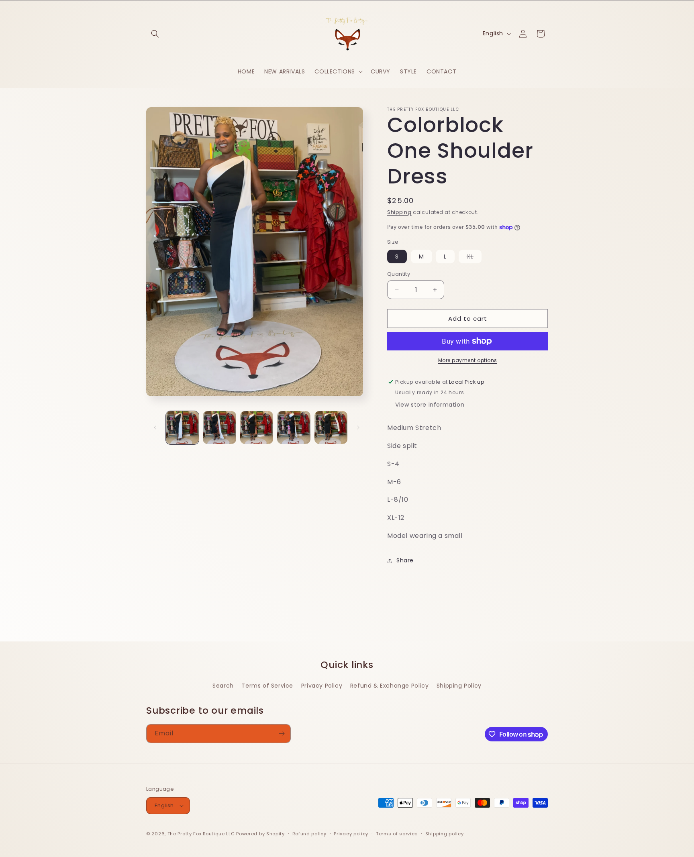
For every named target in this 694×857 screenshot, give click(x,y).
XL (474, 257)
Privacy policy (351, 834)
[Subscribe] (281, 733)
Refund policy (309, 834)
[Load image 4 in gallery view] (293, 427)
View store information (429, 405)
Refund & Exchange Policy (389, 686)
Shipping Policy (459, 686)
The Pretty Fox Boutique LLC (201, 834)
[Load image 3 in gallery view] (256, 427)
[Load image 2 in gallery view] (219, 427)
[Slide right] (358, 427)
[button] (155, 34)
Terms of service (397, 834)
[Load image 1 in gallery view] (182, 427)
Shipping (399, 212)
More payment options (467, 360)
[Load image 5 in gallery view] (330, 427)
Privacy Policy (321, 686)
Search (223, 686)
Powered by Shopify (260, 834)
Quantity (398, 274)
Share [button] (405, 560)
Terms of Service (267, 686)
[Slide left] (155, 427)
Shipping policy (444, 834)
